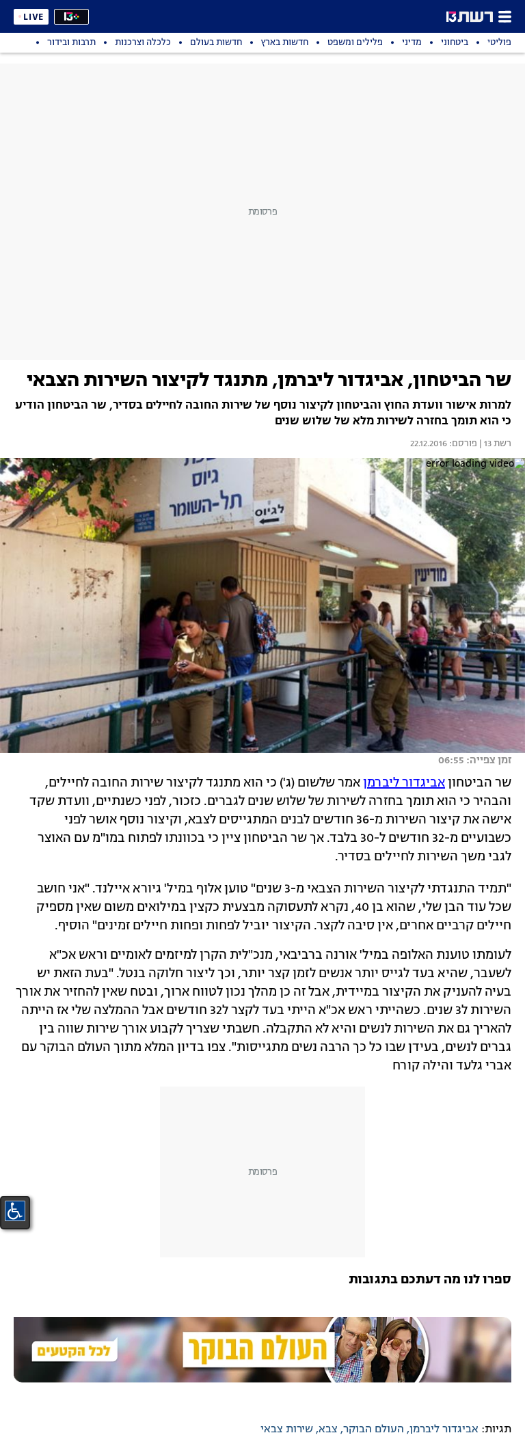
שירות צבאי (286, 1429)
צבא (328, 1429)
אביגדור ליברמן (404, 783)
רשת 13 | (494, 444)
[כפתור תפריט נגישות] (15, 1211)
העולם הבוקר (373, 1429)
